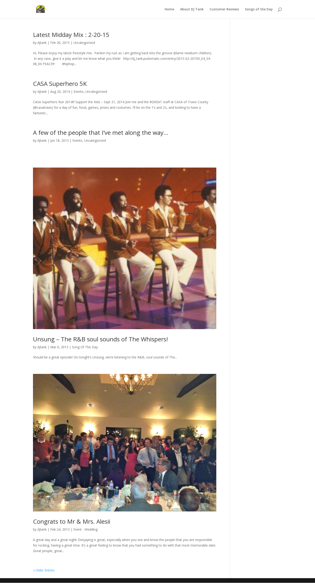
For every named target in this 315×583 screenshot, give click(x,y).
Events (78, 91)
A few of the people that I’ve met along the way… (100, 132)
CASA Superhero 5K (60, 83)
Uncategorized (84, 42)
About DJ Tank (192, 9)
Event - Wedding (85, 529)
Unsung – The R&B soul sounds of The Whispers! (100, 339)
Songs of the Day (259, 9)
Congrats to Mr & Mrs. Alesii (71, 521)
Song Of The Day (85, 347)
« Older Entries (44, 570)
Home (169, 9)
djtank (42, 42)
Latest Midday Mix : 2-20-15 (71, 34)
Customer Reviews (224, 9)
